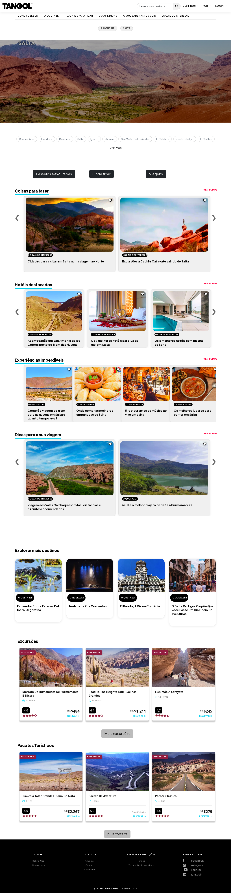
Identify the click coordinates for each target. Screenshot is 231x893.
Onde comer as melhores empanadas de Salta (94, 412)
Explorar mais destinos (37, 550)
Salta (80, 139)
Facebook (195, 861)
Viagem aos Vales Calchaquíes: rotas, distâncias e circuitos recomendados (64, 507)
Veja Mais (115, 148)
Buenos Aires (26, 139)
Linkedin (195, 875)
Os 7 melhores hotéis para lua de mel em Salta (114, 342)
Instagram (195, 865)
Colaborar (89, 870)
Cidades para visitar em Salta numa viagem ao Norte (66, 261)
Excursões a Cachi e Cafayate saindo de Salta (155, 261)
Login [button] (219, 5)
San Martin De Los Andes (135, 139)
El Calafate (162, 139)
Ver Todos (210, 190)
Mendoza (46, 139)
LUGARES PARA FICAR (79, 15)
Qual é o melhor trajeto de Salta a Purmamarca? (157, 505)
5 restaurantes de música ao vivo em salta (146, 412)
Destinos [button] (189, 5)
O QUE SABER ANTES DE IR (139, 15)
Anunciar (90, 861)
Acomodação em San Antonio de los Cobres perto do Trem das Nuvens (54, 342)
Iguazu (94, 139)
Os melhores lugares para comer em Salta (192, 412)
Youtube (195, 870)
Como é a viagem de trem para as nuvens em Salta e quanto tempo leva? (46, 414)
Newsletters (38, 865)
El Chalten (206, 139)
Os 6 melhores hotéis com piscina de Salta (179, 342)
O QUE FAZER (52, 15)
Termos (141, 861)
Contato (90, 865)
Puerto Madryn (184, 139)
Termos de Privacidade (141, 865)
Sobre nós (38, 861)
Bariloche (65, 139)
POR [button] (205, 5)
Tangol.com (129, 888)
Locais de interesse (175, 15)
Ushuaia (109, 139)
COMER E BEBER (28, 15)
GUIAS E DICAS (108, 15)
